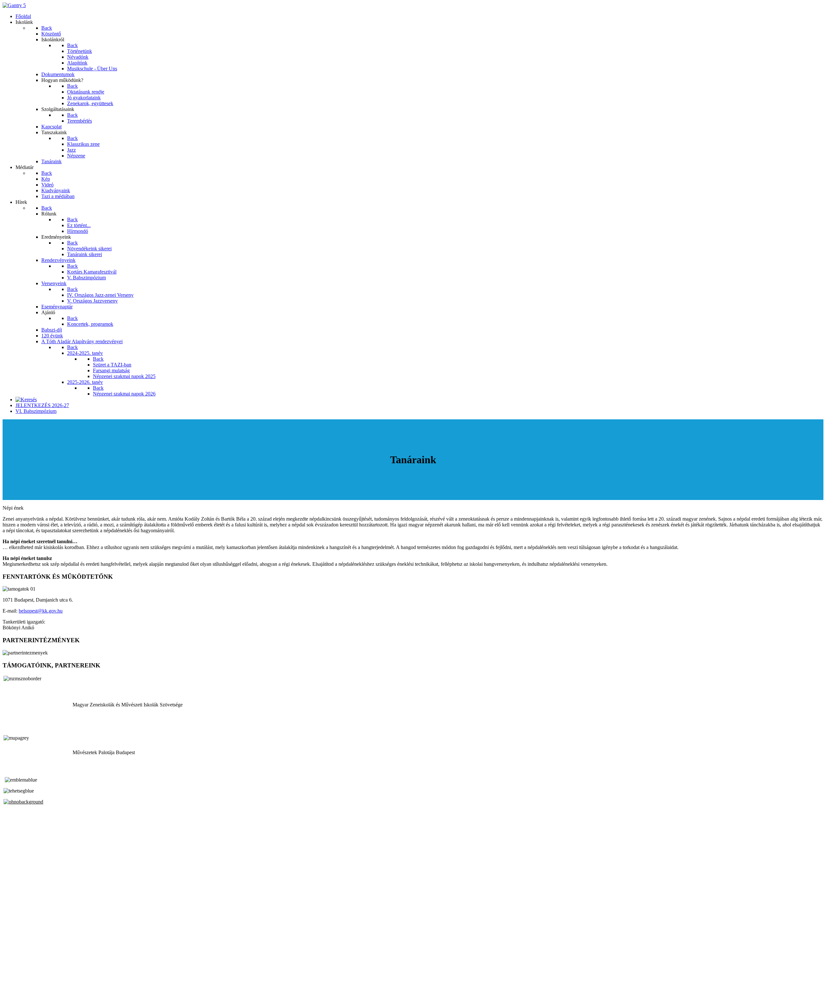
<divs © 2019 (17, 981)
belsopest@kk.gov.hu (41, 611)
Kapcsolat (13, 970)
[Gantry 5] (14, 5)
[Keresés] (26, 399)
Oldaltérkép (14, 964)
